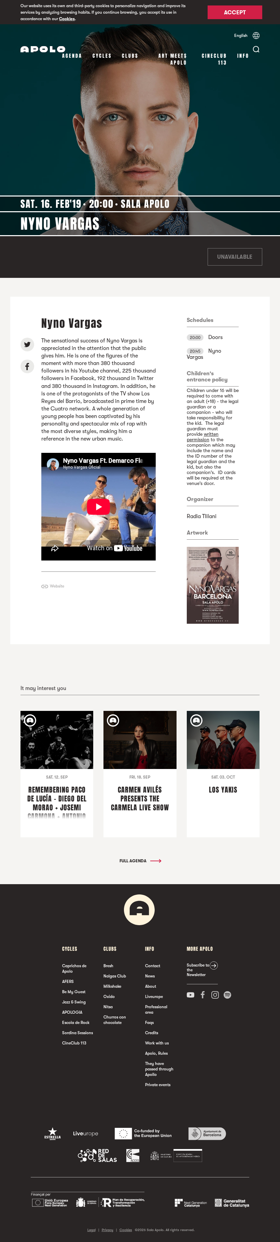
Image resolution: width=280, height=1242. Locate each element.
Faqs (149, 1022)
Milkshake (112, 986)
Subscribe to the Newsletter (198, 970)
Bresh (108, 965)
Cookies (67, 18)
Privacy (107, 1230)
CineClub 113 (214, 59)
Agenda (72, 55)
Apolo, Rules (156, 1053)
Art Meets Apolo (172, 59)
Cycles (102, 55)
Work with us (157, 1043)
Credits (151, 1032)
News (150, 976)
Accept (235, 13)
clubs (130, 55)
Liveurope (154, 996)
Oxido (109, 996)
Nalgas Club (114, 976)
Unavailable (234, 257)
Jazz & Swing (74, 1002)
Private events (157, 1084)
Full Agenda (134, 861)
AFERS (68, 981)
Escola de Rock (75, 1022)
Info (243, 55)
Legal (91, 1230)
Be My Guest (73, 991)
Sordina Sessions (77, 1032)
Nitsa (108, 1006)
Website (57, 586)
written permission (203, 436)
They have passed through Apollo (159, 1069)
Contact (152, 965)
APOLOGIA (72, 1012)
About (150, 986)
